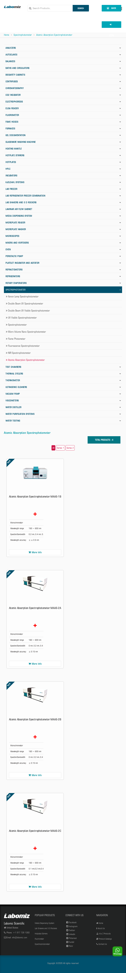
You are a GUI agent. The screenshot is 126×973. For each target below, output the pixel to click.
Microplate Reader (15, 222)
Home (6, 34)
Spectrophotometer (23, 34)
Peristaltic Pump (14, 256)
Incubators (11, 175)
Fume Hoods (12, 121)
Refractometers (14, 269)
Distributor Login (111, 24)
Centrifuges (12, 81)
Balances (10, 61)
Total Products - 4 (104, 439)
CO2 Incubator (13, 95)
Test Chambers (13, 367)
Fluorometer (12, 115)
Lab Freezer (11, 189)
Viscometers (12, 400)
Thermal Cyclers (14, 373)
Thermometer (13, 380)
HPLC (8, 168)
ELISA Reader (12, 108)
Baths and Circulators (18, 68)
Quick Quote (112, 9)
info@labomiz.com (19, 937)
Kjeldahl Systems (15, 182)
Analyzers (11, 48)
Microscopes (12, 236)
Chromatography (15, 88)
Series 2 (70, 448)
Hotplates (11, 162)
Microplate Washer (16, 229)
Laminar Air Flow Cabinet (19, 209)
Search (81, 8)
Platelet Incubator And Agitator (22, 263)
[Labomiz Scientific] (12, 7)
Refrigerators (13, 276)
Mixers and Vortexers (17, 242)
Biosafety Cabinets (15, 74)
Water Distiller (13, 407)
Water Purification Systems (20, 414)
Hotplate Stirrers (15, 155)
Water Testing (13, 420)
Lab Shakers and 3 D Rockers (21, 202)
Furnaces (10, 128)
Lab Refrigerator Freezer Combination (25, 195)
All (53, 448)
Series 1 (60, 448)
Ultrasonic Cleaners (16, 387)
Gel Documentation (16, 135)
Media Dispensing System (19, 215)
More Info (37, 552)
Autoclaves (11, 54)
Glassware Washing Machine (21, 142)
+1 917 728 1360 (21, 932)
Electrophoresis (14, 101)
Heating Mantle (14, 148)
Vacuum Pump (13, 393)
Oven (8, 249)
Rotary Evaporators (16, 283)
